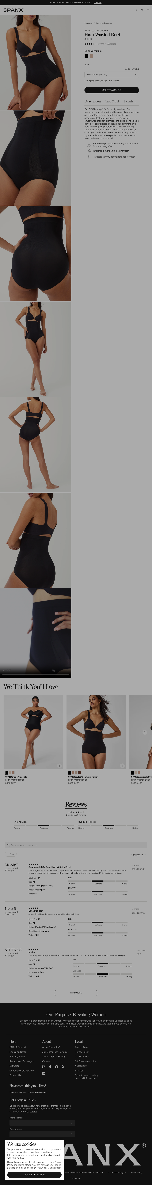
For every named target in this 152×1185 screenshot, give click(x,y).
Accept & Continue (34, 1174)
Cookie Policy (54, 1168)
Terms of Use (24, 1165)
